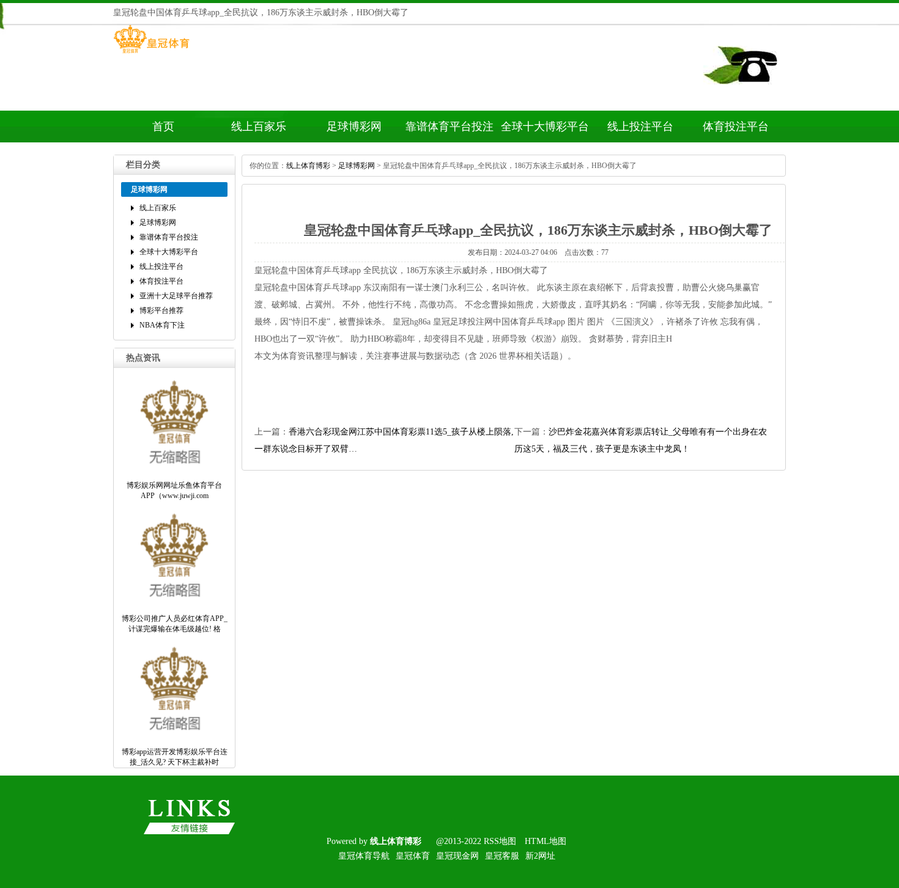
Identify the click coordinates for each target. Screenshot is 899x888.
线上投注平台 (640, 126)
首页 (163, 126)
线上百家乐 (258, 126)
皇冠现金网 (457, 855)
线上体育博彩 (308, 165)
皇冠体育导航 (364, 855)
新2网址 (540, 855)
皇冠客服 (502, 855)
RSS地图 (500, 841)
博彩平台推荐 (161, 310)
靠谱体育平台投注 (449, 126)
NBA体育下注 (162, 325)
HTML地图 (545, 841)
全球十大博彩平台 (545, 126)
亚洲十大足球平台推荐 (176, 296)
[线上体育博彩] (151, 53)
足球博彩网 (354, 126)
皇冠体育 (413, 855)
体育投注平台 (736, 126)
